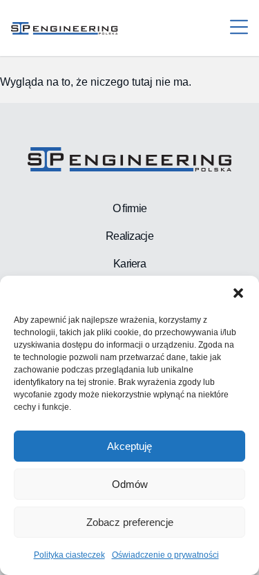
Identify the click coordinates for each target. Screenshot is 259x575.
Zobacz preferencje (129, 522)
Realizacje (129, 236)
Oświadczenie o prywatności (165, 555)
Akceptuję (129, 446)
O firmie (129, 208)
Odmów (130, 484)
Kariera (129, 264)
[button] (238, 293)
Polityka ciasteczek (69, 555)
